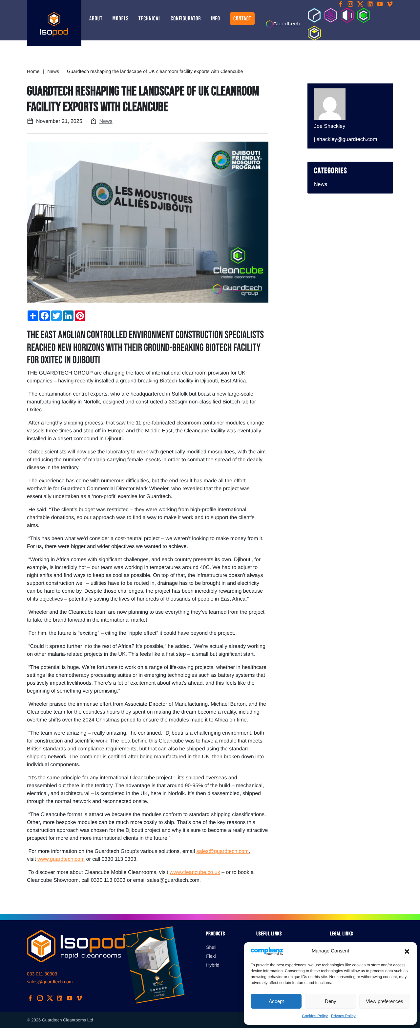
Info (215, 18)
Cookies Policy (315, 1016)
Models (120, 18)
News (106, 121)
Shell (211, 947)
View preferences (384, 1001)
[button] (407, 951)
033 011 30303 (42, 973)
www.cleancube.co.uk (195, 872)
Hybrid (212, 965)
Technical (149, 18)
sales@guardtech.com (222, 851)
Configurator (186, 18)
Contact (242, 18)
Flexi (211, 956)
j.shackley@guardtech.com (345, 139)
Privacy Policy (343, 1016)
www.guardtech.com (61, 859)
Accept (276, 1001)
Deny (330, 1001)
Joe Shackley (329, 126)
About (95, 18)
